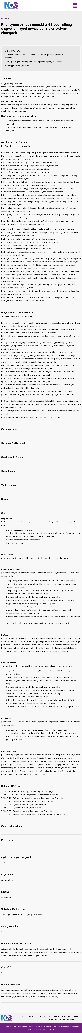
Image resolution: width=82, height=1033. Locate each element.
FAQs (31, 1016)
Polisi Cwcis (67, 1016)
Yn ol (7, 18)
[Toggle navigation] (75, 5)
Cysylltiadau (41, 1016)
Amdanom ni (54, 1016)
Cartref (23, 1016)
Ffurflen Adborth (70, 1019)
